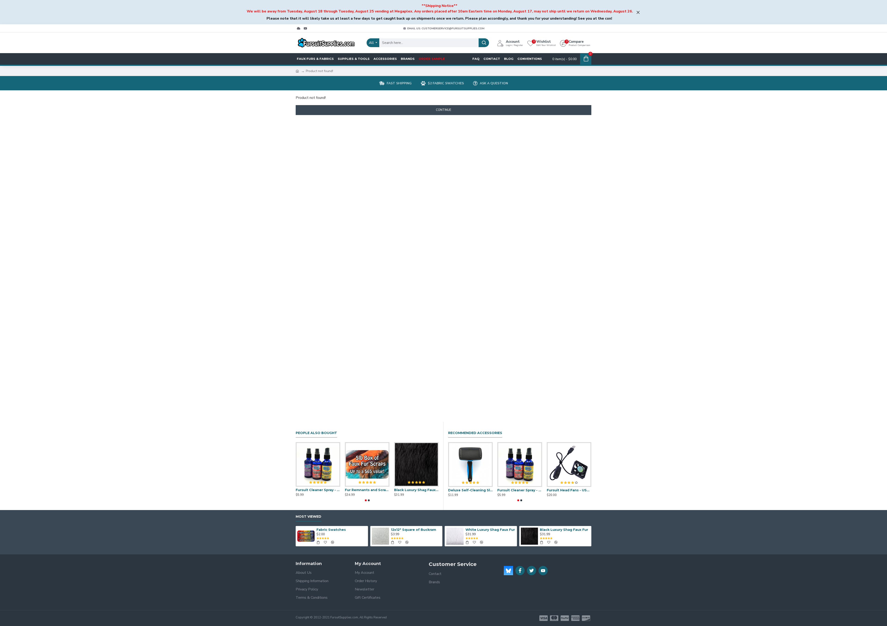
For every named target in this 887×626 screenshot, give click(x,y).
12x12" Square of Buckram (413, 530)
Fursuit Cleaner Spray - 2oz (318, 490)
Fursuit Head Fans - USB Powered (569, 490)
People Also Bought (316, 433)
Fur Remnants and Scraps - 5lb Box (367, 490)
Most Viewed (308, 517)
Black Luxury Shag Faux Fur (416, 490)
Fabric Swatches (331, 530)
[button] (366, 500)
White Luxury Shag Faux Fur (490, 530)
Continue (443, 110)
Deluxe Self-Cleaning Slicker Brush (470, 490)
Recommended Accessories (475, 433)
